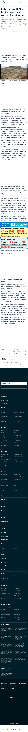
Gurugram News (17, 435)
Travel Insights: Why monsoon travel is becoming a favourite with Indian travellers (19, 644)
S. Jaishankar (17, 588)
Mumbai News (4, 443)
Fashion (2, 488)
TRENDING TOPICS (5, 604)
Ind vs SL (3, 595)
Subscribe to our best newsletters (14, 380)
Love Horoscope (4, 600)
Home (2, 5)
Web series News (4, 461)
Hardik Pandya (4, 419)
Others (2, 551)
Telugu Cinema (17, 612)
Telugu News (3, 617)
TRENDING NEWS (5, 585)
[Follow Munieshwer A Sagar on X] (13, 26)
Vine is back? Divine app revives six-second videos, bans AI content (20, 658)
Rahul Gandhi (4, 590)
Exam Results (4, 479)
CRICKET (3, 407)
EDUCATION (4, 471)
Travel (15, 493)
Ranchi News (4, 448)
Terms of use (22, 681)
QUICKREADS (4, 565)
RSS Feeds (12, 688)
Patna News (3, 445)
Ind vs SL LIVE (17, 421)
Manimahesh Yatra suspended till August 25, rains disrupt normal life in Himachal (6, 628)
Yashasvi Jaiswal (17, 419)
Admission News (4, 474)
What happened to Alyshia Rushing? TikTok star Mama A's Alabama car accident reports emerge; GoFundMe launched (6, 659)
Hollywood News (18, 454)
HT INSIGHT (3, 558)
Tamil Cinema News (18, 456)
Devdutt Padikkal (18, 416)
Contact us (12, 681)
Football (16, 546)
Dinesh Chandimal (5, 424)
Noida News (16, 443)
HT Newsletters (22, 683)
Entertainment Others (19, 461)
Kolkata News (4, 440)
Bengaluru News (4, 430)
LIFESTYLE (3, 483)
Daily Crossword (17, 575)
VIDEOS (2, 514)
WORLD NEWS (4, 400)
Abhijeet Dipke (4, 588)
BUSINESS (3, 506)
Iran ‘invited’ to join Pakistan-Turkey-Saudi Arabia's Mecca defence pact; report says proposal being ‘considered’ (20, 636)
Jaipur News (16, 437)
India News (18, 5)
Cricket (12, 5)
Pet (1, 495)
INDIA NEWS (4, 403)
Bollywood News (4, 454)
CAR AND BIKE (4, 536)
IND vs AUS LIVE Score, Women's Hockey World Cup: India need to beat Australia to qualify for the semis (6, 673)
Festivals (16, 488)
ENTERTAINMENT (5, 451)
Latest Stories (5, 624)
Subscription (3, 686)
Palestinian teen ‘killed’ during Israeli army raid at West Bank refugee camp (6, 635)
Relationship (3, 493)
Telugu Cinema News (5, 459)
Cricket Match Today (18, 410)
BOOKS (2, 554)
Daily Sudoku (4, 575)
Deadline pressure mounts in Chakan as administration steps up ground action (6, 651)
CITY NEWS (3, 427)
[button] (2, 2)
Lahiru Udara (17, 424)
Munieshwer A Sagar (7, 26)
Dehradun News (17, 432)
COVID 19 (3, 569)
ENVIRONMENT (4, 521)
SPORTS (3, 543)
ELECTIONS (3, 562)
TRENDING (3, 503)
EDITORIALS (3, 532)
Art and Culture (4, 485)
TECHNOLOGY (4, 539)
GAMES (2, 573)
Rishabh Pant (4, 421)
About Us (3, 681)
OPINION (3, 528)
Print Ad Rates (13, 686)
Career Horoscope (18, 598)
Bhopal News (17, 430)
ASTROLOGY (4, 465)
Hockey (2, 548)
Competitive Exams (5, 476)
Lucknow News (17, 440)
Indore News (3, 437)
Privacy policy (4, 683)
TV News (16, 459)
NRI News (3, 619)
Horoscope (3, 468)
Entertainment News (5, 614)
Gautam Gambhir (18, 593)
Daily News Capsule (5, 383)
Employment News (18, 476)
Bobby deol (3, 598)
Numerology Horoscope (19, 600)
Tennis (15, 548)
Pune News (16, 445)
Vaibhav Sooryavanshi (5, 593)
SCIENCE (3, 525)
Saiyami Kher (17, 590)
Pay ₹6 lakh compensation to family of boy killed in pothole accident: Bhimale (6, 645)
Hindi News (16, 617)
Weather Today (13, 683)
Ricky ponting (17, 595)
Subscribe (24, 1)
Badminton (3, 546)
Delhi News (3, 435)
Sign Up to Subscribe (14, 387)
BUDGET (3, 517)
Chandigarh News (5, 432)
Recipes (15, 490)
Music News (3, 456)
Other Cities (16, 448)
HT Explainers (17, 619)
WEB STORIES (4, 499)
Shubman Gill (4, 416)
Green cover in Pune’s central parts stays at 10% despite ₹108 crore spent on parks (20, 651)
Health (2, 490)
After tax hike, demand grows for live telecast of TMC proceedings (20, 628)
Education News (17, 479)
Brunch (15, 485)
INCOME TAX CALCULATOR (7, 582)
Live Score (3, 412)
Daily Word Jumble (5, 578)
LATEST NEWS (4, 396)
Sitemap (2, 688)
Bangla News (17, 614)
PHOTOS (3, 510)
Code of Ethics (22, 686)
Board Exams (17, 474)
